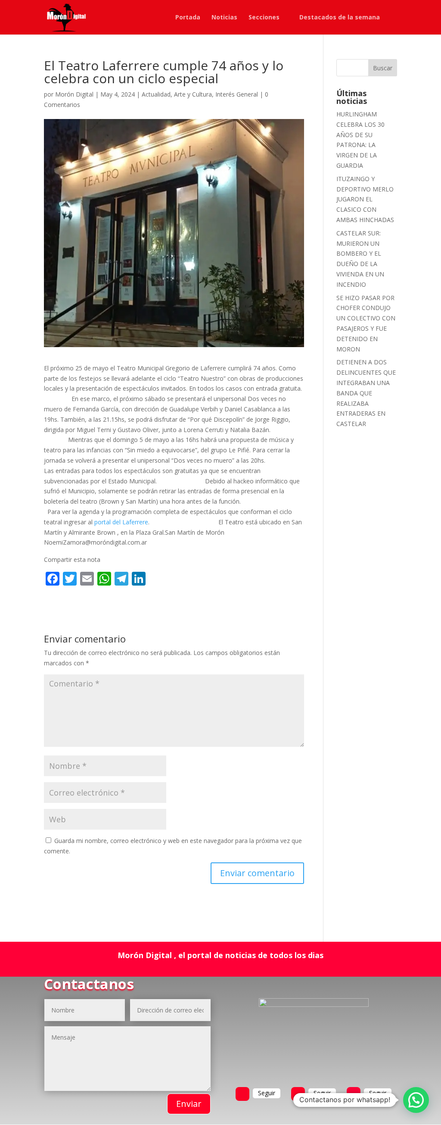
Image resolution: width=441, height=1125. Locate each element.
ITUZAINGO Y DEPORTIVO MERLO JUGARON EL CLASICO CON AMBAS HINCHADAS (365, 199)
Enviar (189, 1103)
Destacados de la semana (339, 17)
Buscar (382, 68)
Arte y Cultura (193, 94)
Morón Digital (74, 94)
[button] (416, 1100)
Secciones (264, 17)
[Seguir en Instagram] (353, 1094)
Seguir (266, 1093)
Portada (187, 17)
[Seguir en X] (298, 1094)
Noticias (224, 17)
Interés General (236, 94)
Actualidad (156, 94)
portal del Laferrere (121, 522)
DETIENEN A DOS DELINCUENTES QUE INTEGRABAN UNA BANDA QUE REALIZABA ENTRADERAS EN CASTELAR (366, 393)
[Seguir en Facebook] (242, 1094)
